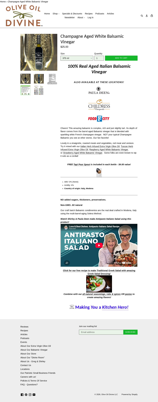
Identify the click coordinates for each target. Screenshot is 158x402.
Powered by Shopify (130, 394)
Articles (110, 13)
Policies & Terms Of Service (33, 381)
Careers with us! (28, 377)
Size (63, 53)
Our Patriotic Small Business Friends (37, 373)
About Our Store (28, 353)
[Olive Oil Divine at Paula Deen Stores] (99, 90)
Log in (90, 17)
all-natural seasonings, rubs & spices (101, 294)
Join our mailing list (88, 326)
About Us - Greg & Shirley (32, 361)
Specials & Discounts (72, 13)
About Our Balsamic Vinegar (34, 350)
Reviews (24, 327)
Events (23, 342)
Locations (25, 369)
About (80, 17)
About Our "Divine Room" (32, 357)
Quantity (98, 53)
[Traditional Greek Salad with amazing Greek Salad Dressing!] (99, 283)
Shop (55, 13)
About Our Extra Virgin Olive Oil (35, 346)
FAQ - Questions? (29, 384)
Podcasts (99, 13)
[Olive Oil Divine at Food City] (99, 119)
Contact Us (25, 365)
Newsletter (70, 17)
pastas (128, 294)
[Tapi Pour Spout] (99, 175)
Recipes (89, 13)
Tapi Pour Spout (82, 164)
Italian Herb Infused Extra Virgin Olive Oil (100, 146)
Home (3, 1)
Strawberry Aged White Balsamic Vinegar (82, 153)
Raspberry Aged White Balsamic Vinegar (108, 149)
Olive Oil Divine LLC (109, 394)
